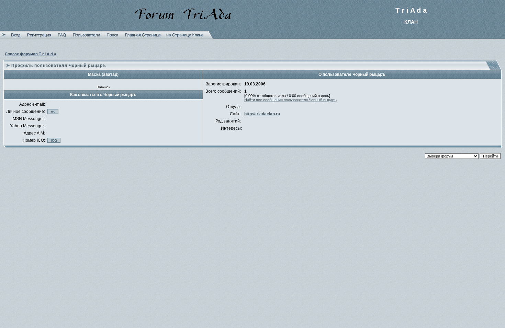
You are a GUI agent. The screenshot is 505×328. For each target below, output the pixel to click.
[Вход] (16, 37)
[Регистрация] (39, 37)
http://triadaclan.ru (262, 114)
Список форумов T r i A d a (30, 54)
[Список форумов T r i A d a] (143, 37)
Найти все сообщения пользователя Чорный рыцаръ (290, 100)
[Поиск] (112, 37)
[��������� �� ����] (185, 37)
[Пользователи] (86, 37)
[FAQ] (62, 37)
